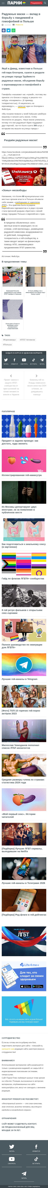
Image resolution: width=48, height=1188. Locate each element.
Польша (8, 345)
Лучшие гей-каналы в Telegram (19, 679)
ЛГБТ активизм (28, 340)
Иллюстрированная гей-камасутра (22, 475)
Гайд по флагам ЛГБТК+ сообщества (23, 578)
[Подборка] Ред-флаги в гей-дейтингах (24, 914)
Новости (19, 25)
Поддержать (36, 3)
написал (22, 106)
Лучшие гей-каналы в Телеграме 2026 (23, 883)
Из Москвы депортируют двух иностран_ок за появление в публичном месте (19, 510)
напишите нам (8, 1049)
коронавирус (10, 340)
